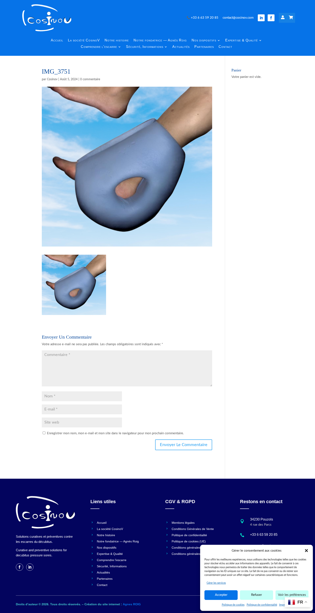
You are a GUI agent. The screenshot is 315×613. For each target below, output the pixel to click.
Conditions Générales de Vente (193, 529)
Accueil (57, 40)
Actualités (181, 46)
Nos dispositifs (204, 40)
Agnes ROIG (132, 604)
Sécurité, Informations (144, 46)
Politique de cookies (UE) (189, 541)
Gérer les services (216, 583)
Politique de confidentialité (262, 605)
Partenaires (204, 46)
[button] (306, 550)
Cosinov (52, 79)
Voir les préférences (292, 594)
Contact (225, 46)
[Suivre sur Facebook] (271, 17)
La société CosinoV (84, 40)
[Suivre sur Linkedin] (261, 17)
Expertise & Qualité (241, 40)
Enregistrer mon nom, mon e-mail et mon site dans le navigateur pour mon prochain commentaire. (115, 433)
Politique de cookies (233, 605)
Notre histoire (117, 40)
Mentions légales (183, 522)
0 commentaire (90, 79)
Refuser (256, 594)
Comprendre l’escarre (99, 46)
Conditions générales (186, 547)
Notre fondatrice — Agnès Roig (160, 40)
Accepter (221, 594)
